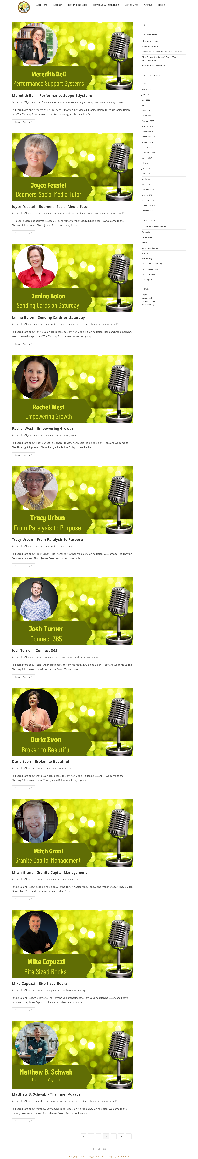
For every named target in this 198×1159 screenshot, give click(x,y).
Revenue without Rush (106, 4)
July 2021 (145, 163)
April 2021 (146, 179)
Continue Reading (24, 121)
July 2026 (145, 94)
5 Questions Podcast (150, 46)
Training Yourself (115, 102)
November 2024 (148, 131)
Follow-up (146, 242)
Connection (51, 324)
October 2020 (147, 210)
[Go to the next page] (129, 1136)
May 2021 (146, 173)
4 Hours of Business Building (154, 226)
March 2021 (147, 184)
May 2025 (146, 105)
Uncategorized (148, 279)
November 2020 (148, 205)
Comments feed (148, 301)
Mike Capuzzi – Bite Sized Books (40, 983)
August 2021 (147, 158)
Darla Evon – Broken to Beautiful (40, 761)
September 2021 (149, 152)
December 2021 (148, 136)
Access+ (57, 4)
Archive (148, 4)
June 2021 (146, 168)
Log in (144, 294)
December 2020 (148, 200)
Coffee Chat (131, 4)
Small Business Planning (71, 102)
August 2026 (147, 89)
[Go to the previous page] (83, 1136)
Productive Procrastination (153, 65)
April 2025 (146, 110)
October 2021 (147, 147)
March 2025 (147, 115)
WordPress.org (148, 304)
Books (161, 4)
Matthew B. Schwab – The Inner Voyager (47, 1094)
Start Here (41, 4)
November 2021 (148, 142)
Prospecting (66, 657)
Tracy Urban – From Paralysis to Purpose (47, 539)
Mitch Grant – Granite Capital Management (49, 872)
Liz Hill (18, 102)
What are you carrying (151, 41)
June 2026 (146, 100)
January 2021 (147, 195)
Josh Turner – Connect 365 (34, 650)
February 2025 (148, 121)
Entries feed (147, 298)
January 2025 (147, 126)
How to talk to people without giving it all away (162, 51)
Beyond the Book (78, 4)
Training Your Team (95, 102)
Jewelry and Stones (150, 248)
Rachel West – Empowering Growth (42, 428)
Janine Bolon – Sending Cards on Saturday (48, 317)
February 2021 (148, 189)
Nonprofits (146, 253)
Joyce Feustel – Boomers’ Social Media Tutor (50, 206)
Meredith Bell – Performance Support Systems (52, 95)
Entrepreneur (50, 102)
